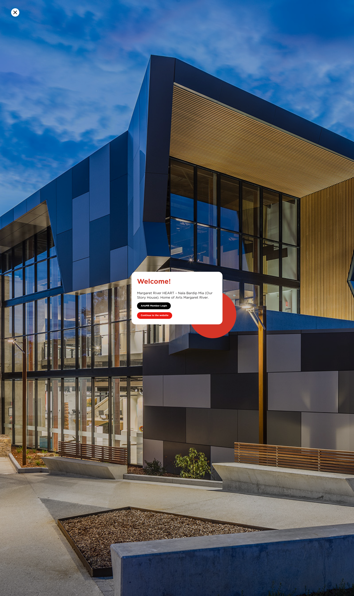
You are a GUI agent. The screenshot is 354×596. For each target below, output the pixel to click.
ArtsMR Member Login (154, 305)
